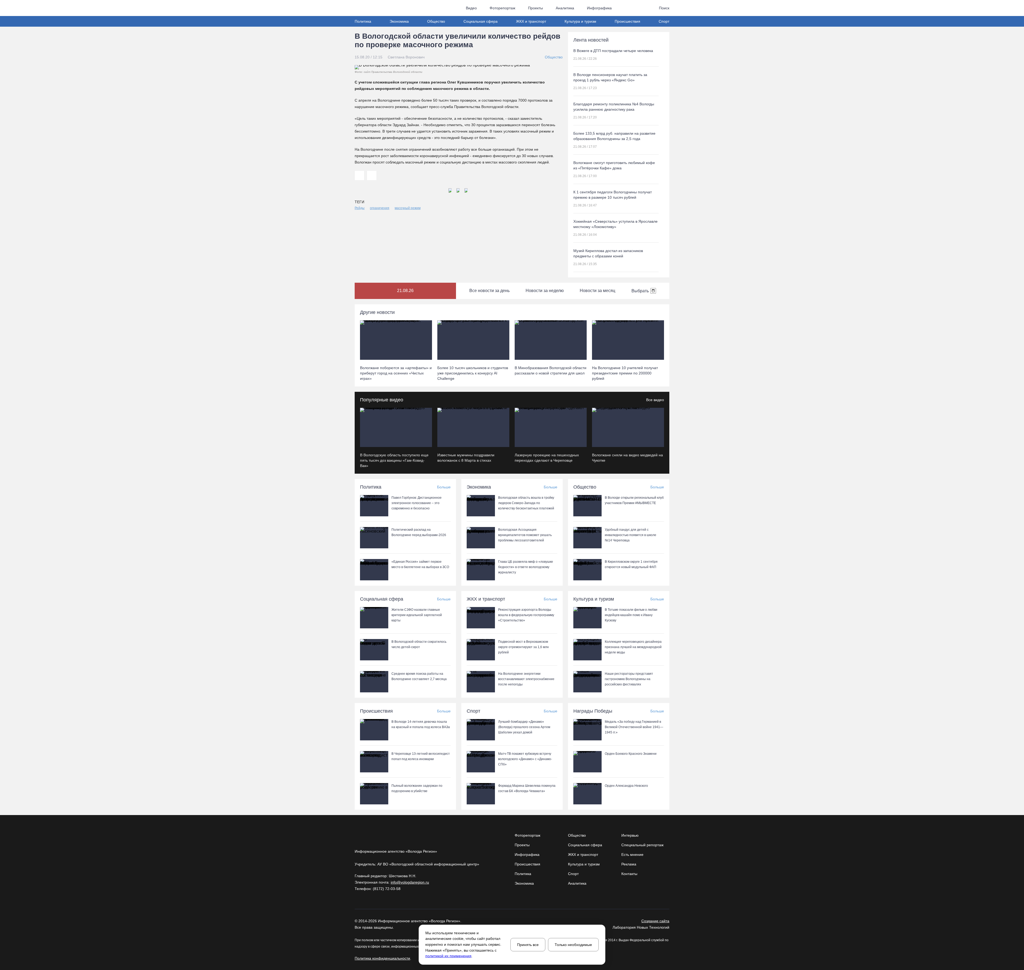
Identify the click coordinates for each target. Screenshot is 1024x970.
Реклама (628, 864)
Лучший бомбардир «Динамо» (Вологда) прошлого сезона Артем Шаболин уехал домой (524, 727)
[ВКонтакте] (359, 175)
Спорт (664, 21)
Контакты (629, 874)
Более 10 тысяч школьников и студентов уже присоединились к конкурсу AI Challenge (472, 373)
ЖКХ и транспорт (531, 21)
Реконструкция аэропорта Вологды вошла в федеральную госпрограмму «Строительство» (526, 615)
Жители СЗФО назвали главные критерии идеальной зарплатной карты (416, 615)
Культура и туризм (580, 21)
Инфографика (599, 8)
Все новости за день (489, 290)
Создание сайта (655, 921)
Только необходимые (573, 945)
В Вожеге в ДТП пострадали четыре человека (613, 51)
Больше (444, 487)
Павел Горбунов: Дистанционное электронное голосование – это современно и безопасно (416, 503)
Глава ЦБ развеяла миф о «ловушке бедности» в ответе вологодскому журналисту (525, 567)
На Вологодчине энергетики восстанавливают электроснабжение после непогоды (526, 679)
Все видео (655, 400)
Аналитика (565, 8)
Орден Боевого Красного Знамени (631, 754)
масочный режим (408, 208)
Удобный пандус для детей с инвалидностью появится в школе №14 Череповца (630, 535)
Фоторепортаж (502, 8)
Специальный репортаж (642, 845)
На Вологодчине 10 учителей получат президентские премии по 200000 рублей (625, 373)
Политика (363, 21)
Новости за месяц (597, 290)
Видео (471, 8)
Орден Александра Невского (626, 786)
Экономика (399, 21)
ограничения (379, 208)
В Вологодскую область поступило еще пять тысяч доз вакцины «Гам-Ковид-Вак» (394, 460)
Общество (436, 21)
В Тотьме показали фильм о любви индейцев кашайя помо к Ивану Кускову (631, 615)
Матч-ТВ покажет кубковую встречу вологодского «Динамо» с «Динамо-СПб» (525, 759)
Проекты (535, 8)
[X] (372, 175)
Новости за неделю (545, 290)
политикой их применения (448, 956)
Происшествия (627, 21)
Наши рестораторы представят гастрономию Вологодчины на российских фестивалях (629, 679)
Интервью (630, 835)
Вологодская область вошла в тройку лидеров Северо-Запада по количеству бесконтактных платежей (526, 503)
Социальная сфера (480, 21)
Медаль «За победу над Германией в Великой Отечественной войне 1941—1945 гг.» (634, 727)
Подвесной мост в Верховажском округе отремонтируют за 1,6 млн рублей (523, 647)
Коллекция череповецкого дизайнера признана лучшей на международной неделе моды (633, 647)
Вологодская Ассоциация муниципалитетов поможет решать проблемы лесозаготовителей (525, 535)
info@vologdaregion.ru (410, 882)
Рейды (360, 208)
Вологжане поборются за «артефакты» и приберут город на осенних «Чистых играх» (396, 373)
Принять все (528, 945)
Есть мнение (632, 854)
